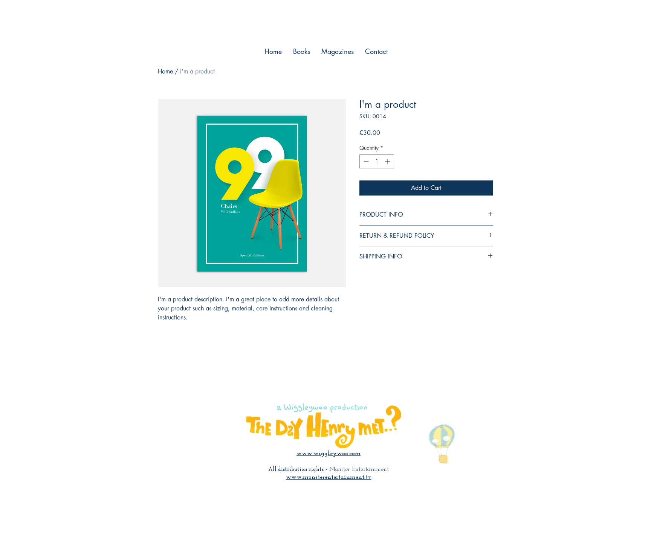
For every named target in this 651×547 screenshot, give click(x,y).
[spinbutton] (377, 161)
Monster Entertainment (359, 469)
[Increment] (388, 161)
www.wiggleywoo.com (328, 454)
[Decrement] (365, 161)
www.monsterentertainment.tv (328, 477)
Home (165, 71)
